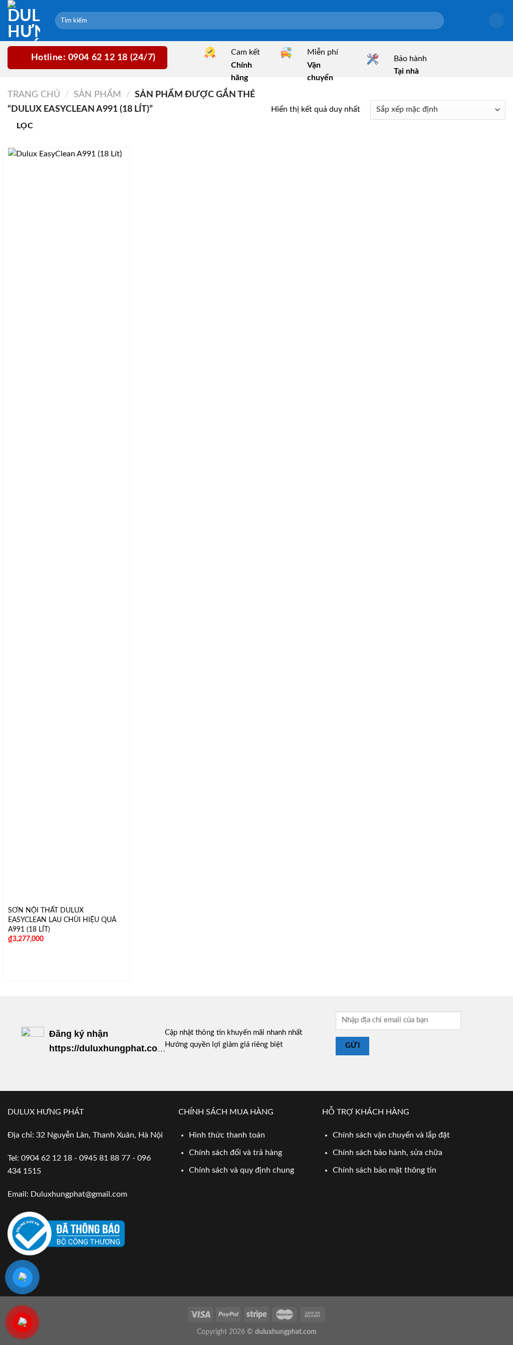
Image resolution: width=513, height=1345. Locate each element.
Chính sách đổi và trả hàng (235, 1153)
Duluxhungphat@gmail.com (79, 1194)
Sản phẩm (97, 94)
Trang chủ (34, 94)
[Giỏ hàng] (496, 21)
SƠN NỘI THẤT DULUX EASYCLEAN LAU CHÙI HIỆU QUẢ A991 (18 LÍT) (62, 920)
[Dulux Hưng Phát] (24, 20)
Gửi (352, 1045)
